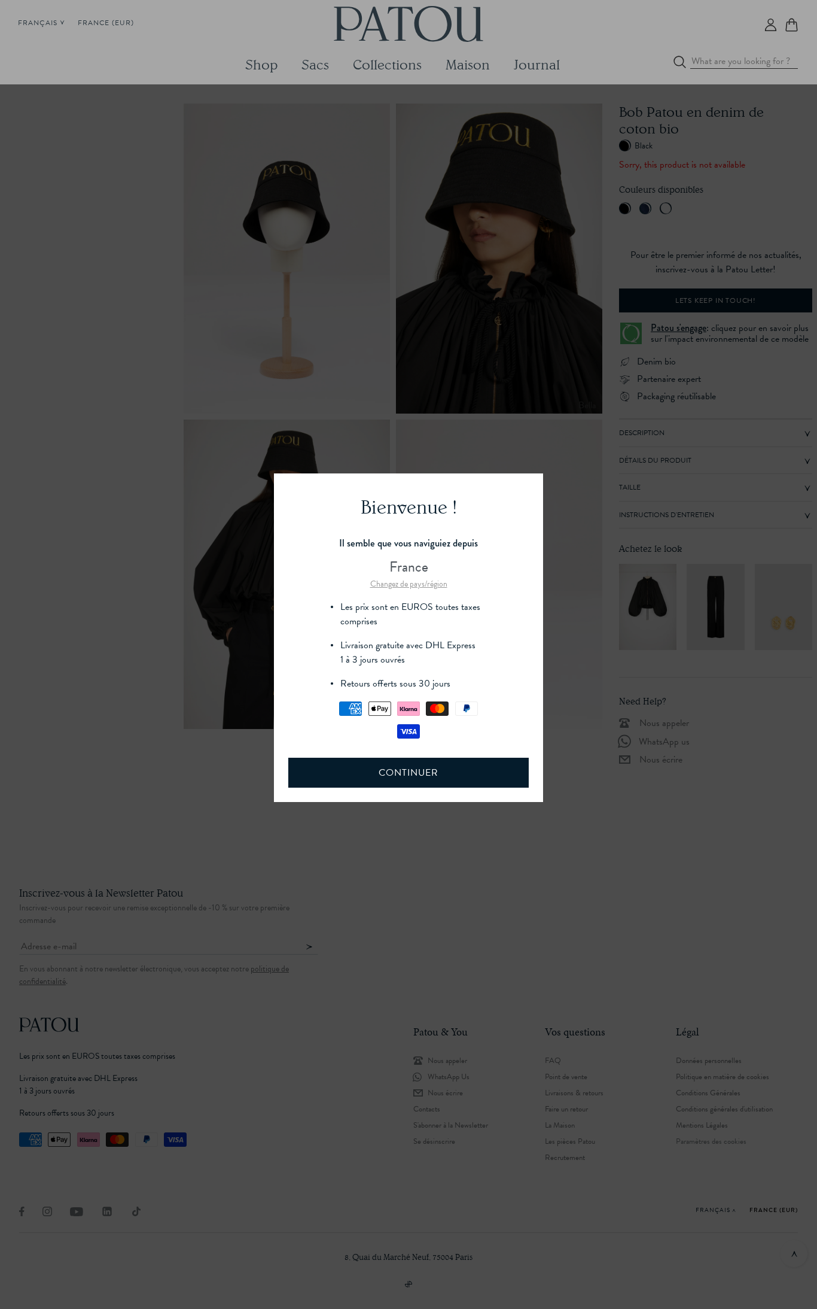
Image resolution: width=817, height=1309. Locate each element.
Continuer (408, 773)
